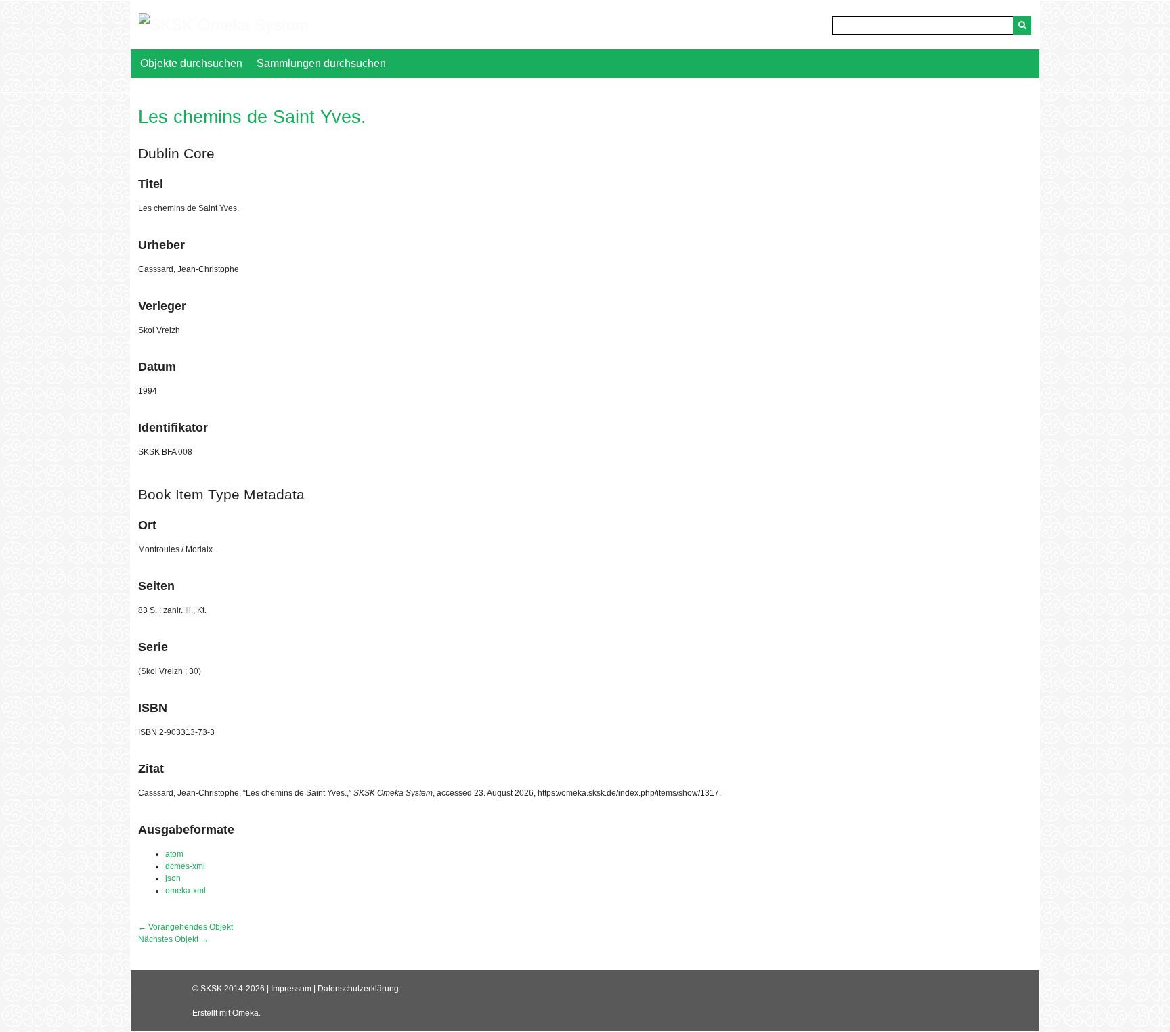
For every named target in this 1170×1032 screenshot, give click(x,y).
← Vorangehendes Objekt (185, 927)
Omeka (245, 1013)
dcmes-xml (185, 866)
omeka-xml (185, 890)
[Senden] (1022, 25)
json (173, 878)
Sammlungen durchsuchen (321, 63)
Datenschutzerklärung (358, 988)
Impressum (291, 988)
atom (174, 854)
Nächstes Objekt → (173, 939)
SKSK (211, 988)
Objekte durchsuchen (191, 63)
